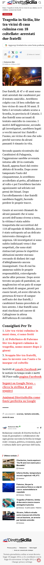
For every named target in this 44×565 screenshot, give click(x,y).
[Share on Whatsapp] (16, 52)
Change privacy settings (22, 562)
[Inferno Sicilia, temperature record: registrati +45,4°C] (8, 476)
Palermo (28, 495)
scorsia (20, 414)
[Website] (38, 428)
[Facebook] (41, 428)
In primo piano (30, 508)
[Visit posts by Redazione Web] (4, 428)
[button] (4, 2)
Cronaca (7, 14)
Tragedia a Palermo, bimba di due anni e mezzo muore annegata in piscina (28, 502)
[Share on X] (13, 52)
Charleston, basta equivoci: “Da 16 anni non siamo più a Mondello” (28, 462)
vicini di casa (8, 417)
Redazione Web (9, 62)
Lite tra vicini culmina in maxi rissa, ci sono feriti (20, 332)
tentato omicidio (31, 414)
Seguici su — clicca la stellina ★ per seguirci (19, 386)
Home (4, 8)
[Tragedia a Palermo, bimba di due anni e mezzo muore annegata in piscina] (8, 503)
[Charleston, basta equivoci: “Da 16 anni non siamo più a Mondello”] (8, 463)
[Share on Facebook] (9, 52)
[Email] (9, 57)
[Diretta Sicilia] (22, 2)
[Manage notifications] (39, 560)
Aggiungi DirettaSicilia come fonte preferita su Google (21, 399)
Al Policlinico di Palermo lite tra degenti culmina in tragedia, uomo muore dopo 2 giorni (21, 344)
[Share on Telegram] (20, 52)
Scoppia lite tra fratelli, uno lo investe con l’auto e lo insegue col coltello (21, 358)
